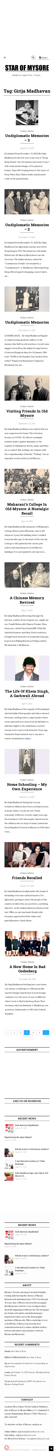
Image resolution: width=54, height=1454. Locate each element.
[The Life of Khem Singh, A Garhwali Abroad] (27, 680)
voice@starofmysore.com (38, 1438)
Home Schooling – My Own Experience (27, 786)
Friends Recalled (27, 877)
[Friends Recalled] (27, 866)
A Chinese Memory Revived (27, 600)
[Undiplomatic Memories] (27, 311)
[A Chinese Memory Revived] (27, 586)
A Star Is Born (20, 1351)
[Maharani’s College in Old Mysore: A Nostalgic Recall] (27, 493)
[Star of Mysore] (27, 68)
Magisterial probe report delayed (18, 1137)
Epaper (44, 57)
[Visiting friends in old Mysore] (27, 400)
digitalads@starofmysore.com (31, 1431)
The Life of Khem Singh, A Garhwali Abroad (27, 693)
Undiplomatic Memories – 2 (27, 227)
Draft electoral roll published (26, 1125)
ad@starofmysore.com (26, 1435)
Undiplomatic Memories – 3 (27, 138)
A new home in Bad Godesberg (27, 969)
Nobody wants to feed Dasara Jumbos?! (32, 1149)
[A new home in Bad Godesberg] (27, 955)
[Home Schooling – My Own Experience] (27, 773)
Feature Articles (27, 131)
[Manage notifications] (6, 1447)
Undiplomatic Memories (27, 322)
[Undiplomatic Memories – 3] (27, 124)
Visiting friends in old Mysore (27, 413)
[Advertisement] (27, 27)
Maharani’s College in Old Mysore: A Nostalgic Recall (27, 509)
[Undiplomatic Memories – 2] (27, 213)
